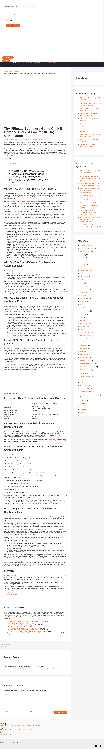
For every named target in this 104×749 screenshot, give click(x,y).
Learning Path (84, 348)
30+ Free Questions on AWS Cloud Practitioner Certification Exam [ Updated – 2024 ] (90, 198)
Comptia (82, 292)
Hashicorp (83, 329)
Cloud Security (41, 666)
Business (82, 267)
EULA (21, 730)
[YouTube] (103, 746)
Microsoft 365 (84, 357)
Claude (82, 283)
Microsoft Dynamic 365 (87, 364)
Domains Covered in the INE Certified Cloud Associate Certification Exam (28, 179)
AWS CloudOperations (86, 251)
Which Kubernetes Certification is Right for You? (22, 628)
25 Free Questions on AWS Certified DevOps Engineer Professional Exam (88, 212)
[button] (8, 57)
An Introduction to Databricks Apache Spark (20, 625)
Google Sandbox (41, 62)
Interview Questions (86, 336)
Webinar (82, 412)
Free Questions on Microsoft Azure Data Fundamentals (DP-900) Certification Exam (90, 190)
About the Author (12, 593)
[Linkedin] (101, 746)
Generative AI (84, 320)
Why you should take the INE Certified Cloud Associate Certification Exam (28, 173)
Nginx (81, 379)
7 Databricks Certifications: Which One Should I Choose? (24, 631)
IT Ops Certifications (86, 339)
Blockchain (83, 261)
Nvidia (81, 382)
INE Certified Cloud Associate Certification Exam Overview (24, 176)
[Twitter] (98, 746)
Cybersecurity (84, 295)
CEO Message (84, 276)
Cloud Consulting (85, 289)
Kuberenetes (83, 345)
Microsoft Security (85, 370)
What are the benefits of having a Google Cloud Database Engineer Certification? (32, 633)
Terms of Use (14, 730)
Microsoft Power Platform (87, 367)
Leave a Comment (7, 668)
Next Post (4, 646)
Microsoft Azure (84, 360)
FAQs (9, 734)
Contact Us (3, 734)
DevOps (82, 308)
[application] (12, 20)
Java (81, 342)
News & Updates (85, 376)
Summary (11, 182)
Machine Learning (85, 354)
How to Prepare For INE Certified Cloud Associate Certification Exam (27, 181)
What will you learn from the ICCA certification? (21, 170)
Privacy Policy (4, 730)
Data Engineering (85, 298)
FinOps (82, 317)
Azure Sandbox (30, 62)
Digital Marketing (85, 311)
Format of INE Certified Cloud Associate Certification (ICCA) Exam (26, 174)
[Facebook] (96, 746)
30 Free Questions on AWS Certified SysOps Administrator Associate (89, 205)
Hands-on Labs (84, 326)
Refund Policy (28, 730)
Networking (83, 373)
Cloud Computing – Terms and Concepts (16, 666)
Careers (15, 725)
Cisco (81, 279)
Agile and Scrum (85, 245)
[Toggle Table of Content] (5, 167)
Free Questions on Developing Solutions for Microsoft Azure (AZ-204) (90, 178)
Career (82, 273)
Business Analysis (85, 270)
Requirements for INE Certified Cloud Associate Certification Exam (26, 177)
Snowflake (83, 409)
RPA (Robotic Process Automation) (90, 395)
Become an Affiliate (25, 725)
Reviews (9, 725)
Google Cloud (84, 323)
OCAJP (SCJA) (84, 385)
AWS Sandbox (21, 62)
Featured (82, 314)
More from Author (12, 594)
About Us (3, 725)
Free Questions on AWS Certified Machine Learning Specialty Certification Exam (90, 220)
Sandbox (82, 403)
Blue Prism (83, 264)
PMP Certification (85, 388)
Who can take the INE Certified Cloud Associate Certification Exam (26, 171)
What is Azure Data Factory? (16, 623)
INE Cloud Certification (22, 139)
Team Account (36, 725)
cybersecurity (52, 440)
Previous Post (5, 644)
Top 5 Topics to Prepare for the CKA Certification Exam (24, 630)
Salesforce (83, 400)
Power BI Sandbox (52, 62)
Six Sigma (83, 406)
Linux (81, 351)
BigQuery (82, 258)
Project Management (86, 392)
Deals (81, 304)
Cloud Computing (9, 139)
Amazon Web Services (86, 248)
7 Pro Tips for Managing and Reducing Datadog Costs (23, 621)
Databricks (83, 301)
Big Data (82, 255)
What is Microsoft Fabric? (15, 626)
